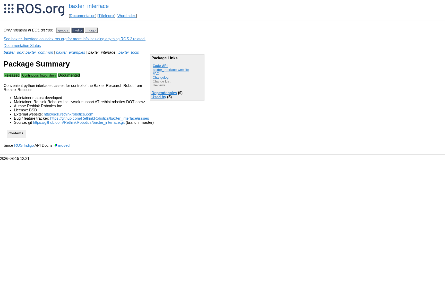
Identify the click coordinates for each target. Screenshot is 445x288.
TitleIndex (106, 16)
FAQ (156, 74)
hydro (77, 30)
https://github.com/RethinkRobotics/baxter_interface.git (79, 122)
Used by (158, 97)
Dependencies (164, 93)
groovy (63, 30)
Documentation (82, 16)
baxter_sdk (13, 52)
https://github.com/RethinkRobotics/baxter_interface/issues (99, 118)
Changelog (160, 77)
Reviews (159, 85)
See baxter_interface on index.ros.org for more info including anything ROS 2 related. (75, 39)
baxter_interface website (171, 70)
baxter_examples (70, 52)
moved (64, 145)
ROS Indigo (24, 145)
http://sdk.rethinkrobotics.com (68, 114)
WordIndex (126, 16)
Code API (160, 66)
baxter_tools (128, 52)
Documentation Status (22, 46)
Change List (161, 81)
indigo (91, 30)
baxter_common (39, 52)
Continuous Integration (39, 75)
